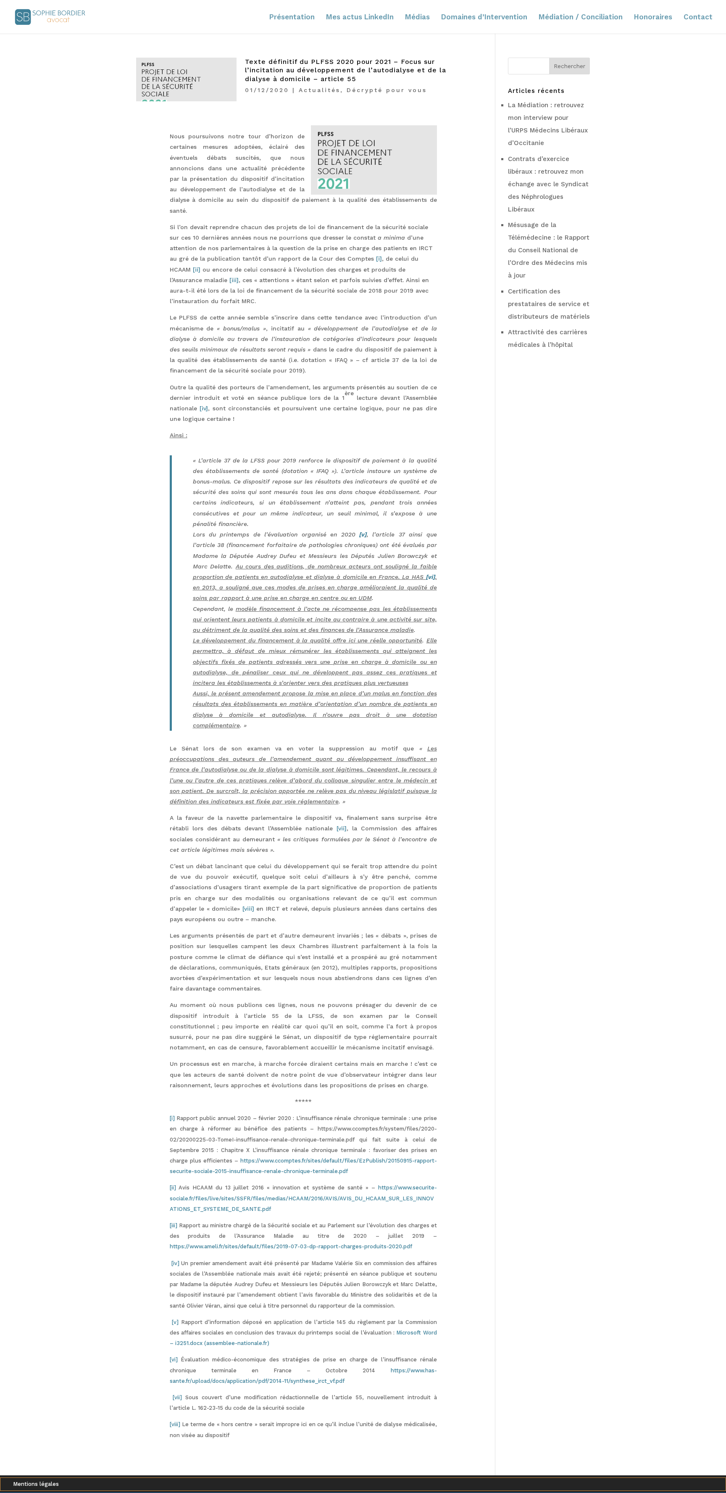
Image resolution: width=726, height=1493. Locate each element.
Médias (417, 17)
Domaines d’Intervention (484, 17)
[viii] (175, 1424)
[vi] (174, 1359)
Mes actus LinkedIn (360, 17)
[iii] (173, 1225)
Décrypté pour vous (387, 90)
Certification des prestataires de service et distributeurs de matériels (549, 304)
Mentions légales (36, 1484)
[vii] (177, 1397)
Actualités (319, 90)
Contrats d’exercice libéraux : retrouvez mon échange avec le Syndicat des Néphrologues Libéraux (548, 184)
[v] (175, 1322)
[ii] (173, 1187)
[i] (172, 1118)
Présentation (292, 17)
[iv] (175, 1263)
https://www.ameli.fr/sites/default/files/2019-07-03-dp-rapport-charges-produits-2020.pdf (291, 1246)
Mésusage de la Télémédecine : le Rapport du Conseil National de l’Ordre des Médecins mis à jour (548, 250)
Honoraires (653, 17)
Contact (698, 17)
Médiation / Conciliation (581, 17)
